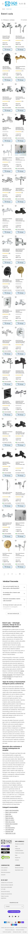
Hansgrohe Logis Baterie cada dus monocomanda (6, 37)
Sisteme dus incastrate (11, 823)
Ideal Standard (7, 676)
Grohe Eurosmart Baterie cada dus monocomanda (6, 250)
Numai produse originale (7, 884)
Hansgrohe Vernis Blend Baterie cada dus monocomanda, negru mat (20, 128)
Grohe (22, 671)
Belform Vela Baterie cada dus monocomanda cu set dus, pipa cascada (20, 159)
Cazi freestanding (10, 827)
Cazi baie (7, 825)
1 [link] (4, 574)
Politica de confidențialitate (21, 927)
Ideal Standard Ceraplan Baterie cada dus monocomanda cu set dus (20, 493)
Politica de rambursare (10, 929)
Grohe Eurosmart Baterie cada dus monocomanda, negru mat (20, 220)
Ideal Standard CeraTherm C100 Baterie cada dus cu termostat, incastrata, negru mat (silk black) (7, 402)
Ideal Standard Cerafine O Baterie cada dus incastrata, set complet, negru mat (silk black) (7, 67)
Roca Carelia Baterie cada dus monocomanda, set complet (20, 554)
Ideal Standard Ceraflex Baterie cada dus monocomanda (7, 98)
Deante (4, 674)
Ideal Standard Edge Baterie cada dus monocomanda (7, 341)
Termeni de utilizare (20, 929)
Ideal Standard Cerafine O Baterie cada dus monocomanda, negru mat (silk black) (7, 463)
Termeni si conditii (19, 844)
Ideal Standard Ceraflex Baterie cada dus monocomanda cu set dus (20, 37)
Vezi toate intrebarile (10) (13, 613)
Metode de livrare (19, 867)
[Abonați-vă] (22, 906)
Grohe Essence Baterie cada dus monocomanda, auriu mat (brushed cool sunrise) (20, 67)
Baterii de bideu (9, 818)
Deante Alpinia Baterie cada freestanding (7, 493)
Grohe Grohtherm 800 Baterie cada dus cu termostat (7, 524)
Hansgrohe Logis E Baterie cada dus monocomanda (7, 372)
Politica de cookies (19, 852)
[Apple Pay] (5, 853)
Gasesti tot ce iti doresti (7, 882)
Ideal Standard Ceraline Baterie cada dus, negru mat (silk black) (20, 433)
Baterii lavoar (8, 816)
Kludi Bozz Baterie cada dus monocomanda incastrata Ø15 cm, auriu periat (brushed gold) (20, 280)
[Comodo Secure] (5, 858)
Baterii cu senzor (9, 820)
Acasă (3, 9)
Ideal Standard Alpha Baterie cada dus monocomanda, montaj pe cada (20, 250)
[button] (2, 3)
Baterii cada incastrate (11, 812)
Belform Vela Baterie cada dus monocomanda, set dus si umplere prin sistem (20, 524)
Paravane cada (9, 831)
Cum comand (4, 867)
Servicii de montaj (5, 891)
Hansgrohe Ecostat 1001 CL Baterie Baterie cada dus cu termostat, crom (20, 189)
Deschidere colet (19, 870)
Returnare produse (5, 872)
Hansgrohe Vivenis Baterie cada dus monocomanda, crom (20, 402)
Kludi (10, 678)
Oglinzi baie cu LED (10, 833)
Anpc (16, 846)
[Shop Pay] (5, 846)
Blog (16, 855)
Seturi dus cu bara (10, 822)
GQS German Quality (8, 927)
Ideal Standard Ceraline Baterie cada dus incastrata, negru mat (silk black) (7, 280)
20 (19, 573)
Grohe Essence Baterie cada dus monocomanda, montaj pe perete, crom (7, 220)
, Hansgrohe (9, 674)
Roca (21, 673)
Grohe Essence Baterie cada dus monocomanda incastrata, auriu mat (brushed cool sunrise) (7, 554)
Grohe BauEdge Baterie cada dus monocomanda (20, 311)
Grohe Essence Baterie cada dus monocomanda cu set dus (7, 159)
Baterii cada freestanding (11, 810)
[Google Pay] (5, 849)
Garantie (3, 874)
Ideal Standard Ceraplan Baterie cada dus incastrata (7, 311)
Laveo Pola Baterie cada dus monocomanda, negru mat (20, 463)
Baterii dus (8, 814)
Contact (17, 860)
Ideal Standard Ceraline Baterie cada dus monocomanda (7, 189)
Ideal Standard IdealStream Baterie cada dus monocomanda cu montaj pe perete (7, 128)
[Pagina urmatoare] (23, 574)
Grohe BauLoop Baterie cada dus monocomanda (7, 432)
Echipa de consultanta (6, 893)
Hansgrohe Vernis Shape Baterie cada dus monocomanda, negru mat (20, 372)
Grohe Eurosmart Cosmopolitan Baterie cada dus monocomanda (20, 98)
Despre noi (17, 857)
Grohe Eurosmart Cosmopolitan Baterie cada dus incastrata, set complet (20, 341)
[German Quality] (6, 843)
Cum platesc (4, 870)
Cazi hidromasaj (9, 829)
